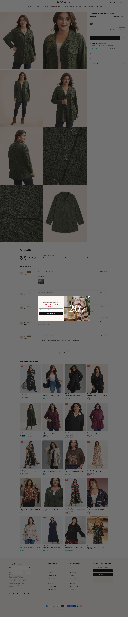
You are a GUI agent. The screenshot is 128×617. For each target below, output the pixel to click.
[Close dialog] (88, 296)
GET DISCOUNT (51, 313)
